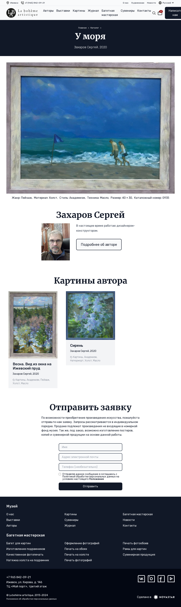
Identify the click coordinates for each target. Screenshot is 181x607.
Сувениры (128, 10)
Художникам (137, 3)
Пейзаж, (27, 197)
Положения (96, 479)
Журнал (93, 10)
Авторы (48, 10)
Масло (24, 383)
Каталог (94, 28)
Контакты (144, 10)
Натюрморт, (77, 360)
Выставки (63, 10)
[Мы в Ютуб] (171, 578)
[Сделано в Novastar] (163, 597)
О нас (126, 3)
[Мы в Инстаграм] (151, 578)
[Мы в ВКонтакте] (141, 578)
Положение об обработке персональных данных (31, 599)
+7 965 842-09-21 (18, 577)
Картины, (21, 379)
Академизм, (77, 197)
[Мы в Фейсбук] (161, 578)
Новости (151, 3)
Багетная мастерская (110, 13)
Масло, (104, 197)
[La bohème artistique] (21, 13)
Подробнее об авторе (99, 244)
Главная (82, 28)
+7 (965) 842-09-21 (35, 3)
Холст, (53, 197)
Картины (79, 10)
